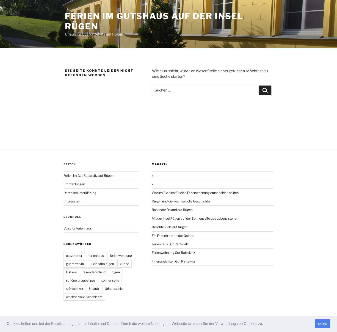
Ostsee (71, 272)
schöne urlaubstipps (80, 280)
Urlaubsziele (114, 288)
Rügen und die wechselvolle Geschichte (181, 201)
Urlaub (94, 288)
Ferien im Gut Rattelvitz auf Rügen (88, 175)
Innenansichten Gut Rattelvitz (173, 261)
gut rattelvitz (75, 264)
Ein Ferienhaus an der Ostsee (173, 236)
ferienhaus (96, 255)
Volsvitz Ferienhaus (78, 228)
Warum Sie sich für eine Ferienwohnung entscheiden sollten (195, 193)
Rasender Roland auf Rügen (172, 210)
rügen (115, 272)
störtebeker (74, 288)
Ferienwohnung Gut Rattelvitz (173, 253)
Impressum (72, 201)
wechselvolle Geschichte (84, 297)
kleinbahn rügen (102, 264)
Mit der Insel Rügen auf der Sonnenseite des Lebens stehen (195, 218)
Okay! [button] (322, 324)
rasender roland (94, 272)
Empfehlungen (74, 184)
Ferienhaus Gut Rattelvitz (170, 244)
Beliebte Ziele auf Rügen (170, 227)
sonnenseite (110, 280)
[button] (264, 324)
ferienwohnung (121, 255)
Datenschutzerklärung (80, 193)
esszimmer (74, 255)
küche (124, 264)
